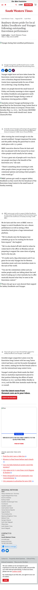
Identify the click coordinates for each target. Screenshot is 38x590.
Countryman (4, 504)
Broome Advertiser (6, 497)
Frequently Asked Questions (17, 558)
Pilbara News (4, 524)
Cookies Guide (16, 571)
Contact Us (4, 558)
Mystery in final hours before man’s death (18, 459)
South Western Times (7, 18)
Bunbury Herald (5, 499)
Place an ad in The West (21, 562)
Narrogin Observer (6, 520)
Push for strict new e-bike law (14, 456)
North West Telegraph (7, 522)
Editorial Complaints (7, 562)
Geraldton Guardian (6, 506)
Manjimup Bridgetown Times (9, 516)
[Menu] (2, 4)
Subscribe (28, 5)
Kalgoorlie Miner (5, 512)
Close (5, 580)
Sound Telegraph (5, 528)
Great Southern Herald (7, 508)
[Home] (5, 5)
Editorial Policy (31, 558)
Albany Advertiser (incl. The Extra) (10, 493)
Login (21, 5)
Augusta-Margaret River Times (9, 495)
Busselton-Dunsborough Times (9, 502)
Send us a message (10, 546)
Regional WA (18, 18)
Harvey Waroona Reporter (8, 510)
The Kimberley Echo (6, 514)
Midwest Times (5, 518)
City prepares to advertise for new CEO (17, 481)
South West (27, 18)
